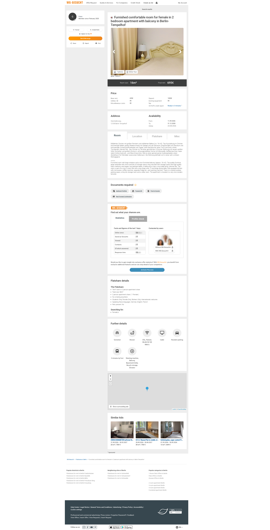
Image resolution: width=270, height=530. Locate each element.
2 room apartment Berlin (157, 483)
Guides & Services (106, 3)
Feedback (130, 515)
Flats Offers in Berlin (155, 476)
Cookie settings (76, 510)
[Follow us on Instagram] (84, 527)
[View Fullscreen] (110, 383)
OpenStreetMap (182, 409)
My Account (182, 3)
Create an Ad (148, 3)
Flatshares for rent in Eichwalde (118, 478)
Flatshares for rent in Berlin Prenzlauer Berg (80, 480)
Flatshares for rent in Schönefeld (118, 473)
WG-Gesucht (70, 459)
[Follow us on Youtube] (92, 527)
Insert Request (106, 517)
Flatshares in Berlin (81, 459)
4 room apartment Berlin (157, 488)
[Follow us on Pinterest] (95, 527)
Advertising (117, 507)
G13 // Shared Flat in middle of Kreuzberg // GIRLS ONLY (147, 440)
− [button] (110, 379)
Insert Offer (84, 517)
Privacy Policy (127, 507)
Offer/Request (91, 3)
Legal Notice (84, 507)
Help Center (75, 507)
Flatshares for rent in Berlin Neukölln (78, 476)
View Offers (75, 517)
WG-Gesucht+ (162, 262)
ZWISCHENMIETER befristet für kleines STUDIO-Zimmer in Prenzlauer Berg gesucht (122, 440)
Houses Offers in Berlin (156, 478)
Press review (105, 515)
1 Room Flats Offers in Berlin (158, 473)
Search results (147, 9)
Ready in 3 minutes (174, 106)
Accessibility (138, 507)
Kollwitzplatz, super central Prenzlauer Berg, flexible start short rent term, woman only (172, 440)
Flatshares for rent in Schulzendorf (119, 476)
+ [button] (110, 376)
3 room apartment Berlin (157, 485)
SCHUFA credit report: (156, 106)
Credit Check (135, 3)
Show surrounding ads (120, 407)
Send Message (85, 38)
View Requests (94, 517)
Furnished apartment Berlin (158, 490)
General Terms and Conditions (101, 507)
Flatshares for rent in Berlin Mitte (77, 478)
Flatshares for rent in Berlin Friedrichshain (80, 473)
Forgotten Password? (118, 515)
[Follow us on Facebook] (88, 527)
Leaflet (174, 409)
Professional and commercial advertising (85, 515)
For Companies (122, 3)
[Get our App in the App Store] (115, 527)
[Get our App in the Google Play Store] (127, 527)
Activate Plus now (147, 270)
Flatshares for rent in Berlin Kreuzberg (78, 483)
